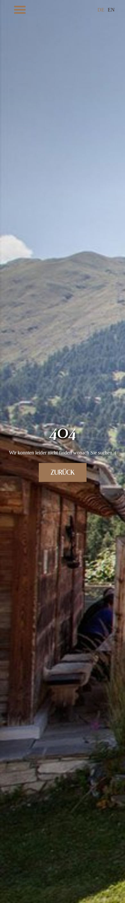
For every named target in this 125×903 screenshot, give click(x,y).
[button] (19, 9)
